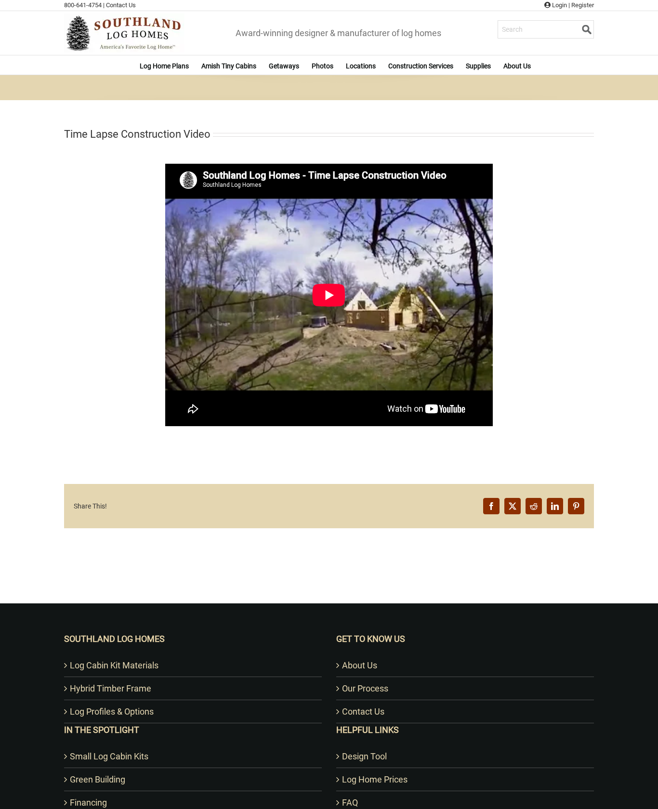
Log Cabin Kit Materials (114, 665)
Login (559, 5)
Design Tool (364, 756)
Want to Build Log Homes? (329, 591)
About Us (359, 665)
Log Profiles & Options (112, 711)
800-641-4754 (83, 5)
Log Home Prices (375, 779)
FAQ (350, 802)
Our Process (365, 688)
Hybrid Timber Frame (110, 688)
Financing (88, 802)
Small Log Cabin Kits (109, 756)
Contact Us (121, 5)
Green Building (97, 779)
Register (582, 5)
